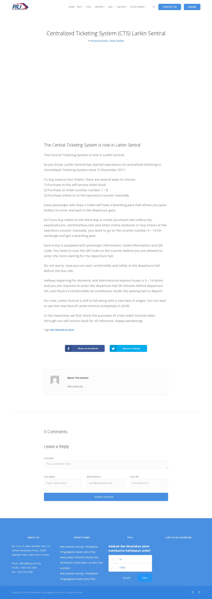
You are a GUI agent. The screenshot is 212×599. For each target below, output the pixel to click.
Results (127, 577)
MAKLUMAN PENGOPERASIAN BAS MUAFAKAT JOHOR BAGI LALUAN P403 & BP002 (81, 563)
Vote (144, 577)
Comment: (49, 458)
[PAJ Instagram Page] (199, 592)
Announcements (99, 40)
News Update (116, 40)
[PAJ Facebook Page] (192, 592)
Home (72, 6)
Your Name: (49, 476)
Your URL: (134, 476)
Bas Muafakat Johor (62, 329)
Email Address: (94, 476)
